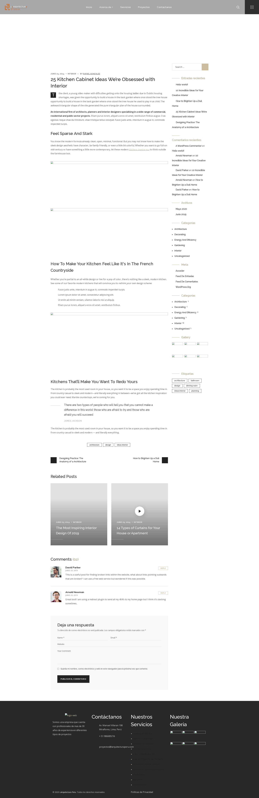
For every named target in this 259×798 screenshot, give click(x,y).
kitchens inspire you (139, 149)
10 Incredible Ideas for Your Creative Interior (189, 160)
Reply (163, 568)
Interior (97, 38)
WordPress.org (183, 287)
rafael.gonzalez (91, 74)
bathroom (195, 381)
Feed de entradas (185, 276)
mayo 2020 (181, 209)
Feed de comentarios (187, 281)
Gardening (179, 245)
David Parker (73, 567)
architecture (94, 445)
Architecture (180, 229)
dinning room (192, 386)
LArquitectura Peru (68, 792)
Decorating (180, 234)
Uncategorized (182, 256)
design (108, 445)
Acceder (180, 271)
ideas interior (122, 445)
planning (195, 391)
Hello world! (182, 84)
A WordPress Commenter (189, 146)
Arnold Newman (74, 592)
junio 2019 (181, 214)
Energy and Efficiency (185, 240)
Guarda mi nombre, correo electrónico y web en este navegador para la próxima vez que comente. (104, 668)
